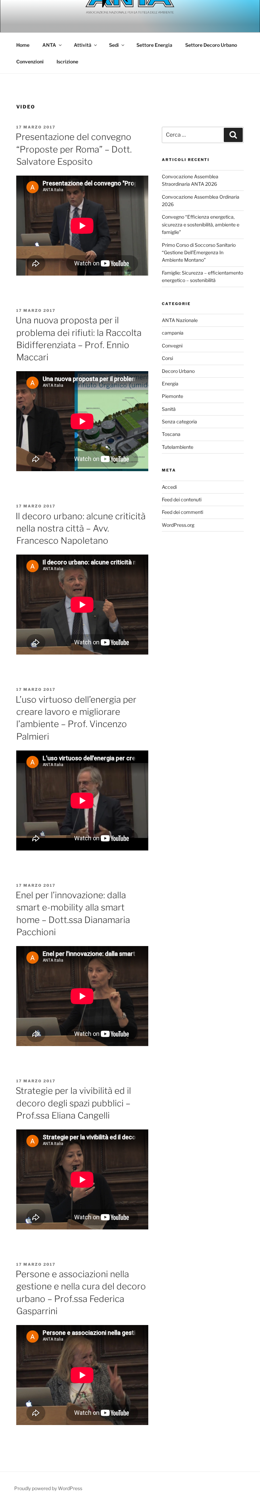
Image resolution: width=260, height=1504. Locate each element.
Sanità (169, 409)
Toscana (171, 434)
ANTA (49, 45)
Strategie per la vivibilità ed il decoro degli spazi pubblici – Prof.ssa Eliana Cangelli (73, 1103)
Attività (82, 45)
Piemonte (172, 396)
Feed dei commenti (182, 512)
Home (22, 45)
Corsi (167, 358)
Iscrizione (67, 61)
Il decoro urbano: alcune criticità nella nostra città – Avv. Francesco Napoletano (81, 528)
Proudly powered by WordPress (48, 1488)
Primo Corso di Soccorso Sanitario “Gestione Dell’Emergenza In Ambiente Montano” (199, 252)
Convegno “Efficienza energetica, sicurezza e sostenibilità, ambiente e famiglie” (200, 224)
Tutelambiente (177, 447)
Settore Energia (154, 45)
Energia (170, 383)
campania (172, 333)
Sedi (114, 45)
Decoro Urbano (178, 371)
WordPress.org (178, 525)
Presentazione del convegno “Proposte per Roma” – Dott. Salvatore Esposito (74, 149)
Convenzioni (30, 61)
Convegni (172, 345)
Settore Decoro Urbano (211, 45)
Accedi (169, 487)
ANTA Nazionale (180, 320)
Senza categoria (179, 421)
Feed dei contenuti (181, 499)
